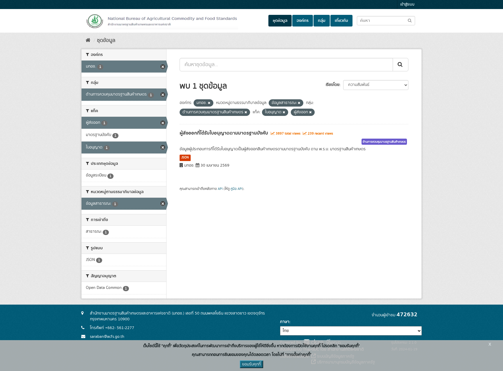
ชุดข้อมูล (280, 20)
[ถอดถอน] (209, 103)
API (220, 188)
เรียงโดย (332, 85)
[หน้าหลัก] (88, 40)
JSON (185, 157)
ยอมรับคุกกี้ (251, 364)
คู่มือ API (236, 188)
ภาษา (284, 322)
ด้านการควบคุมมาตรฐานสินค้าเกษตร (384, 142)
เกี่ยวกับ (341, 20)
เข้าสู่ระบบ (407, 4)
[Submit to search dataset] (409, 20)
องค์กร (303, 20)
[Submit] (400, 64)
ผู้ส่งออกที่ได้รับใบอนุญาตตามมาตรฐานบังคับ (224, 133)
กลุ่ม (321, 20)
